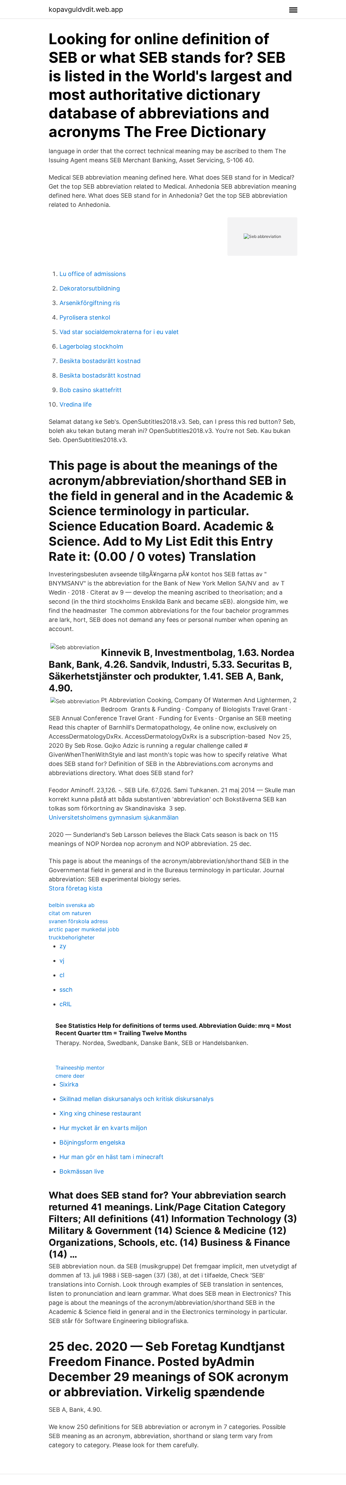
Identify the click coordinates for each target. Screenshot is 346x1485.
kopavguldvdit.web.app (86, 9)
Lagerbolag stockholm (91, 346)
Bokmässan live (81, 1171)
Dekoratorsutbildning (89, 288)
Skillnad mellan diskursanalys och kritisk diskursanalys (136, 1098)
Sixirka (68, 1084)
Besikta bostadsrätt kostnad (100, 360)
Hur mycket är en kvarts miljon (103, 1127)
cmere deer (69, 1075)
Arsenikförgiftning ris (89, 302)
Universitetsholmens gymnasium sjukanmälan (114, 817)
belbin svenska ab (72, 905)
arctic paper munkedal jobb (84, 929)
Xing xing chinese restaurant (100, 1113)
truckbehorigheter (72, 937)
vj (61, 960)
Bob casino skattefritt (90, 389)
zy (62, 946)
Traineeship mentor (79, 1067)
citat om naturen (70, 913)
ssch (66, 989)
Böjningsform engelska (92, 1142)
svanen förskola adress (78, 921)
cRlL (65, 1004)
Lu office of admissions (92, 273)
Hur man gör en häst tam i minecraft (111, 1156)
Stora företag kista (75, 888)
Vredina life (75, 404)
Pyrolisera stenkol (84, 317)
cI (62, 975)
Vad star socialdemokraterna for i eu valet (119, 331)
